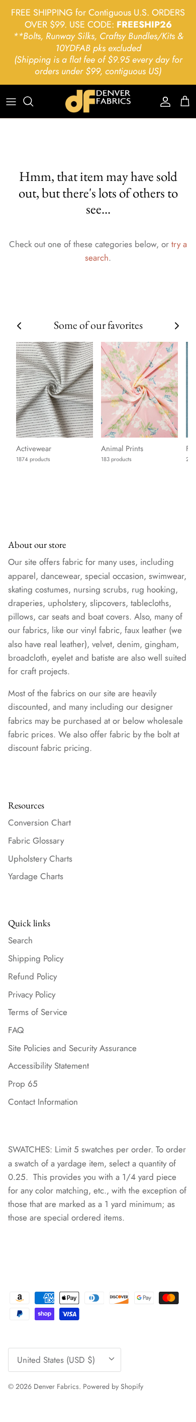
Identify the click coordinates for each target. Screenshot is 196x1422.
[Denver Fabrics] (98, 101)
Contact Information (43, 1102)
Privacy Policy (31, 994)
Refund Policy (32, 976)
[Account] (163, 101)
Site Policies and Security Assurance (72, 1048)
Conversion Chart (39, 823)
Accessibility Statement (48, 1066)
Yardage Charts (35, 876)
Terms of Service (37, 1012)
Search (20, 940)
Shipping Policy (35, 958)
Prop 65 (23, 1084)
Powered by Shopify (113, 1386)
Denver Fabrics (56, 1386)
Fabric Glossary (36, 841)
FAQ (16, 1030)
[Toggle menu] (11, 101)
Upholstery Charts (40, 859)
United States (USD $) (56, 1360)
